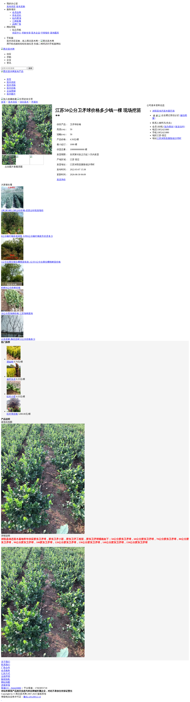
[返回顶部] (1, 699)
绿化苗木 (24, 102)
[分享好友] (22, 99)
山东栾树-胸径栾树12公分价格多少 (18, 339)
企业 (9, 60)
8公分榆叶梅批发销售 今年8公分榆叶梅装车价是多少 (27, 236)
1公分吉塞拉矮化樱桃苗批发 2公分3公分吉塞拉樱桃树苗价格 (31, 262)
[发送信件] (180, 126)
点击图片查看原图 (14, 167)
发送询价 (61, 179)
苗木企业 (35, 33)
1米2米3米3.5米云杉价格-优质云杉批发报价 (22, 210)
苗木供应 (12, 102)
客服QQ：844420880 (11, 688)
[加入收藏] (6, 99)
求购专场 (26, 33)
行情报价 (45, 33)
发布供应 (11, 6)
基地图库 (54, 33)
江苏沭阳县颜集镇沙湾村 (169, 138)
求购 (9, 57)
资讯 (9, 63)
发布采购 (20, 6)
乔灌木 (34, 102)
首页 (3, 102)
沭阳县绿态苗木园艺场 (163, 111)
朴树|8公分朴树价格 (10, 287)
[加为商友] (169, 126)
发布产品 (18, 71)
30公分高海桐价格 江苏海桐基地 (17, 313)
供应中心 (16, 33)
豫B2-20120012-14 (32, 697)
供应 (9, 54)
